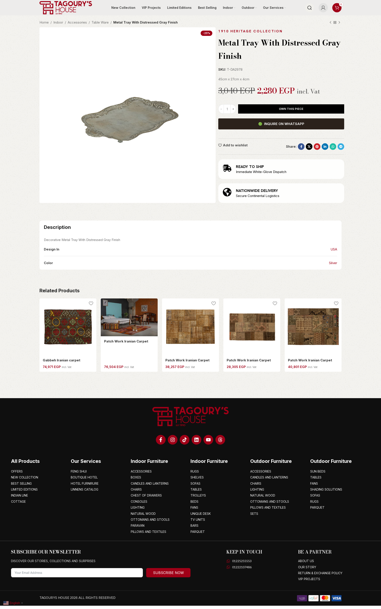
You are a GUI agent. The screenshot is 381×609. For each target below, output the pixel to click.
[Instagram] (172, 440)
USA (334, 249)
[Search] (309, 7)
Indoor (58, 22)
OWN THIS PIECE (291, 108)
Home (44, 22)
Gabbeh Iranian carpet (61, 360)
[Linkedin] (196, 440)
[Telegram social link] (341, 146)
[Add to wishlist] (90, 303)
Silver (333, 263)
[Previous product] (330, 22)
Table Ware (100, 22)
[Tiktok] (184, 440)
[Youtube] (208, 440)
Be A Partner (315, 551)
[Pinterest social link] (317, 146)
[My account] (323, 7)
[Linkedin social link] (325, 146)
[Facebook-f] (161, 440)
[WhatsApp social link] (333, 146)
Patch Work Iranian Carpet (126, 341)
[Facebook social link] (301, 146)
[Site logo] (65, 7)
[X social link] (309, 146)
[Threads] (220, 440)
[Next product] (339, 22)
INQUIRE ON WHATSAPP (281, 124)
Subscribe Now (168, 572)
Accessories (77, 22)
